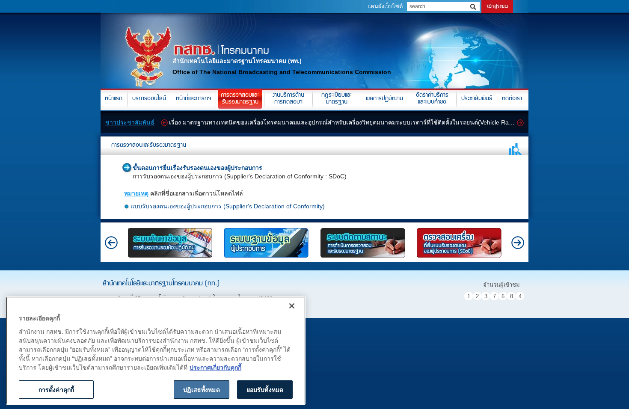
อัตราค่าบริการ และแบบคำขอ (432, 99)
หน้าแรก (113, 98)
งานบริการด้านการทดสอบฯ (288, 99)
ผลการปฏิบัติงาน (384, 98)
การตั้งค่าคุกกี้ (56, 389)
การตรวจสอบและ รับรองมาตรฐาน (240, 99)
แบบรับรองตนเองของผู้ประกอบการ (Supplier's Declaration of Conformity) (228, 206)
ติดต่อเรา (512, 98)
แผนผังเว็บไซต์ (385, 6)
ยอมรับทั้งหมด (264, 389)
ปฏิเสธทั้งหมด (201, 389)
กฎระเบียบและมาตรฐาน (336, 99)
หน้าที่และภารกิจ (193, 98)
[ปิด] (291, 305)
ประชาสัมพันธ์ (476, 98)
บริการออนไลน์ (149, 98)
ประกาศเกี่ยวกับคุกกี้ (215, 367)
